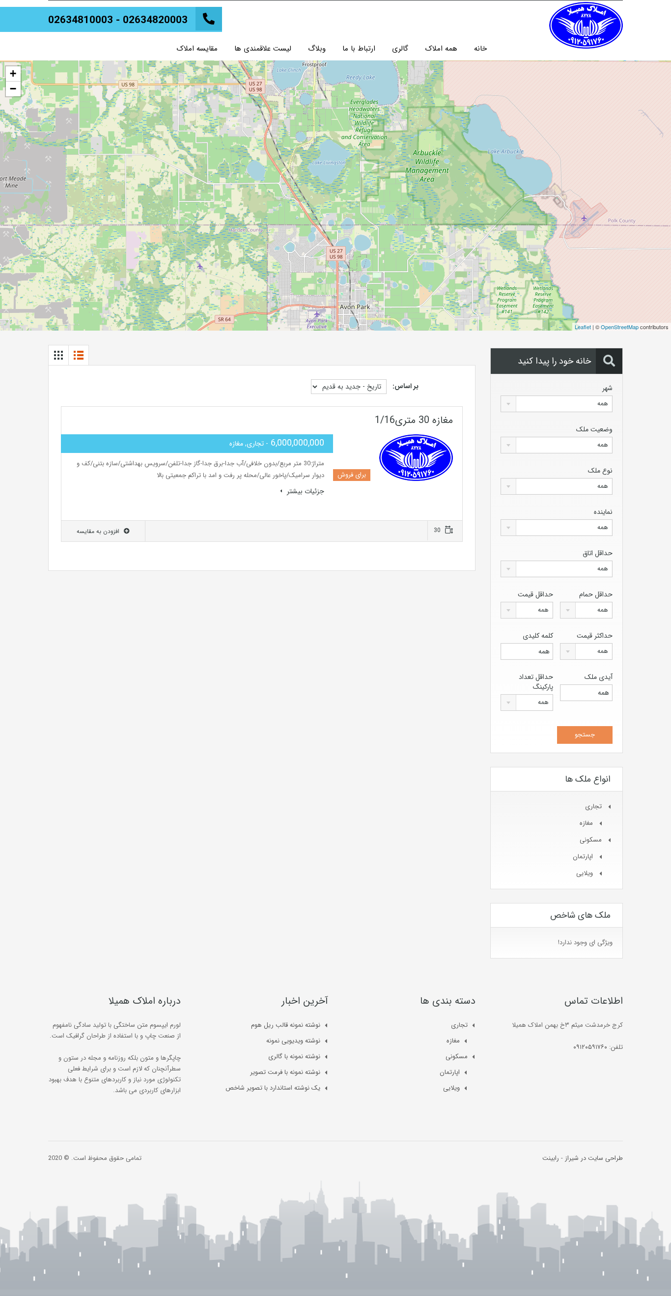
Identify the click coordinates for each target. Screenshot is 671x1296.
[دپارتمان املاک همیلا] (586, 20)
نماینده (603, 512)
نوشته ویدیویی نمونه (293, 1041)
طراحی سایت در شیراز (594, 1158)
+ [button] (13, 73)
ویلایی (584, 873)
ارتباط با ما (358, 49)
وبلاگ (317, 49)
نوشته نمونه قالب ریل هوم (285, 1025)
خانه (480, 49)
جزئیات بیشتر (304, 491)
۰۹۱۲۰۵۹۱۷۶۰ (590, 1047)
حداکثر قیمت (595, 636)
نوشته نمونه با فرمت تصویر (285, 1072)
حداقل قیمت (535, 594)
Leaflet (583, 327)
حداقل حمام (596, 594)
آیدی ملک (599, 677)
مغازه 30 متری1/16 (414, 420)
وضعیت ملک (594, 429)
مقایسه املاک (197, 49)
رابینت (550, 1158)
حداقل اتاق (598, 553)
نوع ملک (600, 471)
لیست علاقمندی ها (262, 49)
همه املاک (441, 49)
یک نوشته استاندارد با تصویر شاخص (272, 1088)
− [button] (13, 89)
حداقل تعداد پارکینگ (536, 682)
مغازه (586, 823)
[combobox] (557, 403)
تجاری (593, 806)
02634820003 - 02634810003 (118, 20)
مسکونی (591, 840)
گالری (400, 49)
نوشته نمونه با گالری (294, 1056)
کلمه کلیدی (538, 636)
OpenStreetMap (620, 327)
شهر (607, 388)
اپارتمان (583, 856)
